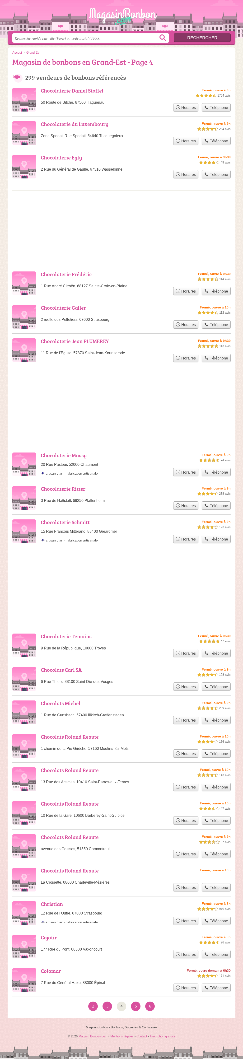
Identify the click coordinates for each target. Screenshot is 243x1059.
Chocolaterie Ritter (63, 488)
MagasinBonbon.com (121, 17)
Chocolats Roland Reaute (70, 736)
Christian (52, 904)
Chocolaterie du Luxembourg (74, 124)
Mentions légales (122, 1036)
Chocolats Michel (60, 703)
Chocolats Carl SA (61, 669)
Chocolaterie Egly (61, 157)
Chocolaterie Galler (63, 307)
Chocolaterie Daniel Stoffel (72, 90)
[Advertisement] (121, 210)
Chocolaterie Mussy (64, 455)
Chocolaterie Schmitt (65, 522)
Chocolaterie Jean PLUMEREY (75, 341)
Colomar (51, 971)
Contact (141, 1036)
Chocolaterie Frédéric (66, 274)
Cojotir (49, 937)
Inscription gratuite (162, 1036)
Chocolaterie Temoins (66, 636)
